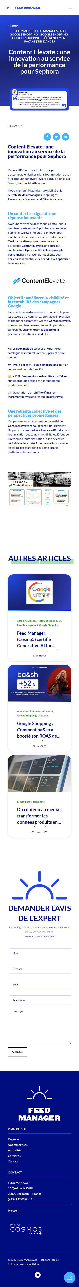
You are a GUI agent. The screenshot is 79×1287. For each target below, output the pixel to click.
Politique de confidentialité (23, 1264)
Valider (17, 1052)
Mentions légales (49, 1259)
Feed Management (49, 31)
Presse (12, 1210)
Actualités (14, 1150)
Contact (13, 1161)
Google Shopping (24, 34)
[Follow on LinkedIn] (38, 1275)
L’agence (13, 1139)
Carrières (14, 1155)
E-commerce (23, 31)
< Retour (13, 25)
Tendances (46, 41)
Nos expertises (18, 1144)
